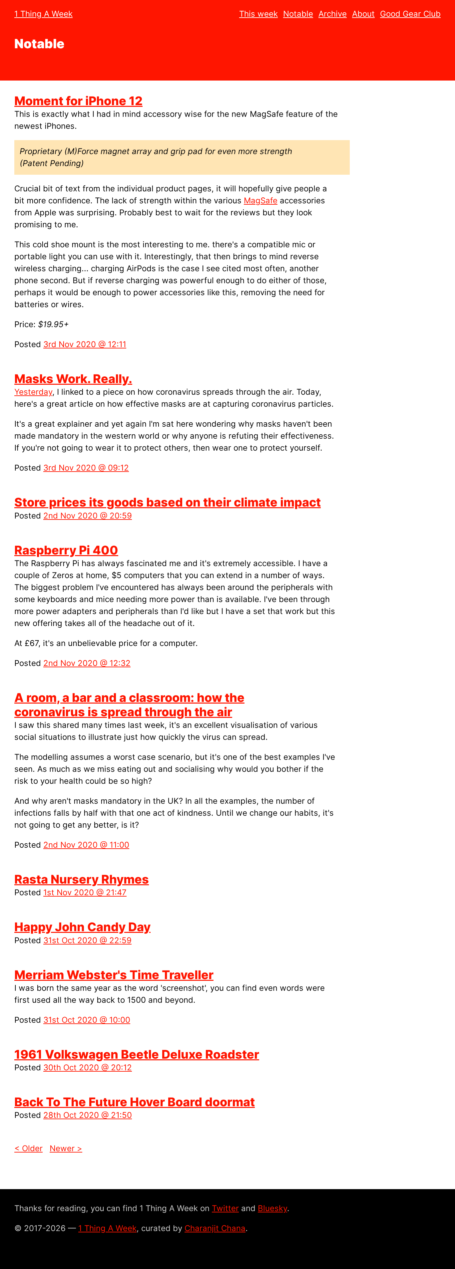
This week (258, 14)
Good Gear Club (410, 14)
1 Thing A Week (43, 14)
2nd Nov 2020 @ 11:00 (86, 845)
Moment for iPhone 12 (78, 101)
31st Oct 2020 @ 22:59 (87, 940)
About (363, 14)
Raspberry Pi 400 (66, 550)
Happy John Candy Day (82, 927)
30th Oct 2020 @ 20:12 (87, 1067)
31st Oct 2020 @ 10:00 (86, 1020)
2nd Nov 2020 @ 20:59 (87, 516)
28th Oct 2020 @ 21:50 (87, 1115)
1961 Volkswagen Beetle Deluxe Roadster (136, 1054)
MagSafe (260, 200)
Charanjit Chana (215, 1228)
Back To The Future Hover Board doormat (134, 1102)
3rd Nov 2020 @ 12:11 (84, 344)
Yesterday (33, 392)
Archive (332, 14)
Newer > (66, 1148)
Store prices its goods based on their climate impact (167, 502)
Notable (298, 14)
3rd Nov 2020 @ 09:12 (86, 468)
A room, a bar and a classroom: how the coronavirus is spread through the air (129, 704)
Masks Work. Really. (73, 378)
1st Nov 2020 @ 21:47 (85, 892)
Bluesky (272, 1208)
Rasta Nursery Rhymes (81, 879)
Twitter (225, 1208)
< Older (28, 1148)
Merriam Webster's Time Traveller (114, 974)
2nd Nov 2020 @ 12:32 (87, 663)
